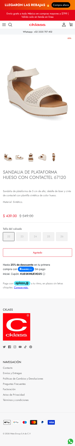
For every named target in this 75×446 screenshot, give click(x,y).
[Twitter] (4, 347)
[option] (37, 91)
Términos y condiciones (16, 400)
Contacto (8, 368)
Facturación (9, 389)
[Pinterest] (30, 347)
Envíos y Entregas (12, 373)
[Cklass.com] (37, 24)
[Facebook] (9, 347)
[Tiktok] (25, 347)
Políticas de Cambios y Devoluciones (23, 378)
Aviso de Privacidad (14, 394)
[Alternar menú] (4, 25)
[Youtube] (20, 347)
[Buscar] (12, 25)
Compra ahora (61, 5)
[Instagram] (14, 347)
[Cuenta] (63, 25)
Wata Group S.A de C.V (20, 433)
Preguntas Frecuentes (14, 384)
